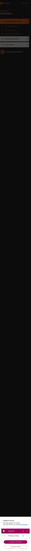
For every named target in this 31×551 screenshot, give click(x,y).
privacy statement (23, 524)
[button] (16, 531)
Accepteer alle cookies (15, 542)
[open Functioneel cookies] (27, 531)
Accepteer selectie (16, 547)
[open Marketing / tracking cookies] (27, 536)
